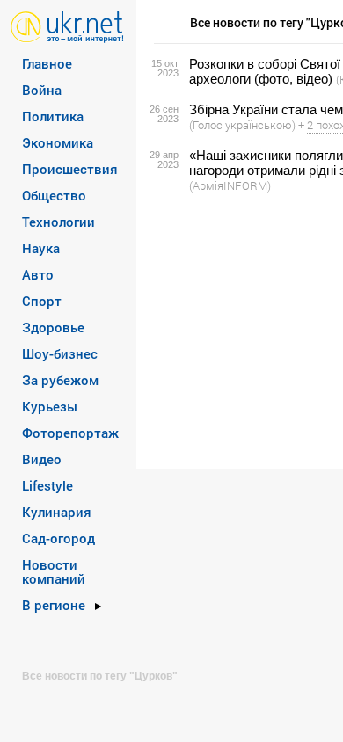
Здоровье (53, 327)
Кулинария (56, 512)
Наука (41, 248)
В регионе (53, 605)
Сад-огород (58, 538)
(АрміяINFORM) (230, 185)
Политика (53, 116)
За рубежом (60, 380)
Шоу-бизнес (60, 353)
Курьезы (49, 406)
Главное (47, 63)
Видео (42, 459)
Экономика (57, 142)
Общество (54, 195)
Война (42, 90)
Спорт (42, 301)
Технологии (58, 222)
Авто (38, 274)
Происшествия (70, 169)
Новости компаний (53, 571)
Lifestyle (47, 485)
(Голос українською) (242, 125)
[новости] (67, 25)
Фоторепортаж (70, 433)
